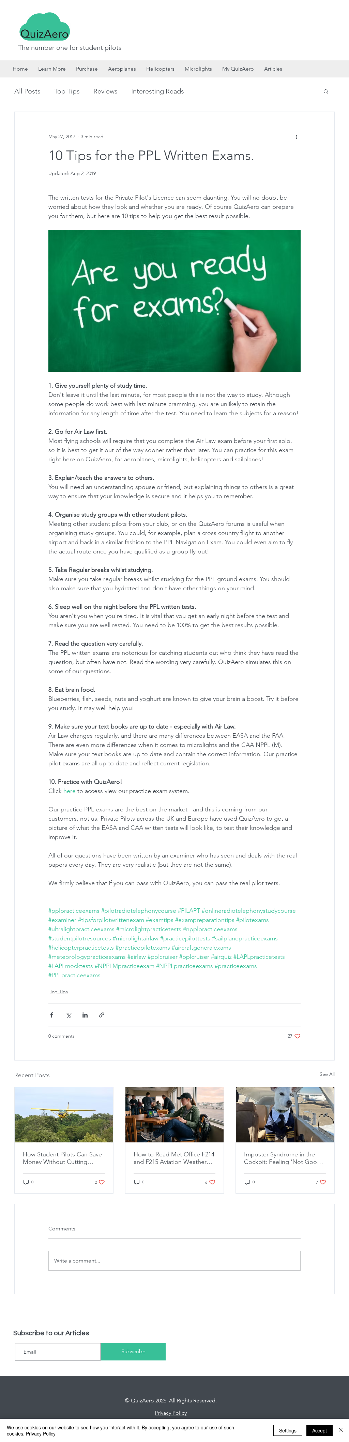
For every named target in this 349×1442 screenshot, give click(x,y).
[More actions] (296, 136)
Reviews (105, 91)
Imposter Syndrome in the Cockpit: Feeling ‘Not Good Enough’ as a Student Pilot (282, 1158)
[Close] (341, 1430)
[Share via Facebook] (51, 1015)
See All (327, 1074)
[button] (326, 91)
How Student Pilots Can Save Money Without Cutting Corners (62, 1158)
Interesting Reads (157, 91)
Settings (288, 1430)
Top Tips (67, 91)
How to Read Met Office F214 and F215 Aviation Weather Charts (174, 1158)
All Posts (27, 91)
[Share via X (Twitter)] (68, 1015)
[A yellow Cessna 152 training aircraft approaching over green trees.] (64, 1114)
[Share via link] (101, 1015)
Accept (319, 1430)
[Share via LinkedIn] (85, 1015)
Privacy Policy (41, 1433)
